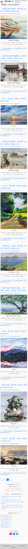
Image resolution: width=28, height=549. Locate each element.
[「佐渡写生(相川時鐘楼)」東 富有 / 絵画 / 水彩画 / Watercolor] (14, 80)
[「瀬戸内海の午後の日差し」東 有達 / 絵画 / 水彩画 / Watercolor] (14, 314)
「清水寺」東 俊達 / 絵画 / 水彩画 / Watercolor (12, 505)
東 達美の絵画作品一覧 (8, 134)
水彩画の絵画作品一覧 (19, 48)
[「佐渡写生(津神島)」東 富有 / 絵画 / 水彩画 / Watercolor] (14, 168)
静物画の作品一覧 (5, 525)
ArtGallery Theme (15, 545)
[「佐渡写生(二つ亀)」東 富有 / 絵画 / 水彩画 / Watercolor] (14, 270)
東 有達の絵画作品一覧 (8, 323)
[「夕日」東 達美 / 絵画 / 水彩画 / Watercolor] (14, 124)
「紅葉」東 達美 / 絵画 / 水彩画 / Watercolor (12, 499)
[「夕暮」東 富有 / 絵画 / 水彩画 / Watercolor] (14, 367)
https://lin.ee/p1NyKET (16, 490)
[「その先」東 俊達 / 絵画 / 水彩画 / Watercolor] (14, 228)
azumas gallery (16, 13)
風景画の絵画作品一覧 (6, 526)
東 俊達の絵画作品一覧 (8, 238)
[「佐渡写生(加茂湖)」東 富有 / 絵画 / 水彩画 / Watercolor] (14, 38)
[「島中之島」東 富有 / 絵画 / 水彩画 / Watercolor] (14, 421)
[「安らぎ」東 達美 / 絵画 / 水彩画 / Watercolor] (14, 464)
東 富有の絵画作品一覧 (8, 48)
